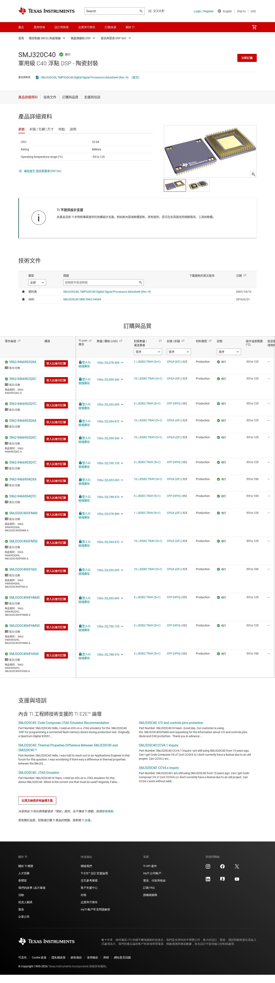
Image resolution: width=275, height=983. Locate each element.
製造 (21, 909)
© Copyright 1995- (33, 966)
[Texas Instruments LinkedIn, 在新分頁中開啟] (208, 880)
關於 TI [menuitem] (130, 27)
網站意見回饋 (122, 957)
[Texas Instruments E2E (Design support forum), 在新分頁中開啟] (222, 880)
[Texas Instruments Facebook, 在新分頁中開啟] (222, 867)
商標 (106, 957)
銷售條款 (76, 957)
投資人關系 (25, 902)
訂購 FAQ (149, 887)
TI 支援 (86, 820)
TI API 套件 (150, 866)
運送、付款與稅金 (154, 880)
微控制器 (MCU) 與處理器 (45, 38)
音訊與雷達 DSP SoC (113, 38)
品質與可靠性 (89, 902)
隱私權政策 (59, 957)
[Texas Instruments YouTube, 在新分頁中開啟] (237, 880)
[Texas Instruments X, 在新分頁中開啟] (237, 867)
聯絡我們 (86, 866)
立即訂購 (247, 58)
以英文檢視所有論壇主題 (37, 800)
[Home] (46, 11)
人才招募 (24, 873)
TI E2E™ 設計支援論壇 (94, 873)
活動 (21, 895)
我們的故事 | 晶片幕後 (31, 887)
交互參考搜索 (89, 880)
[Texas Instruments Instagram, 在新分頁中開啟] (208, 867)
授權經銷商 (150, 895)
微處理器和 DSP (81, 38)
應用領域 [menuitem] (39, 27)
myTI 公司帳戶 (152, 873)
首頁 (21, 38)
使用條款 (107, 811)
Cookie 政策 (39, 957)
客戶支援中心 (89, 887)
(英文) (135, 77)
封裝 (83, 895)
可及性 (22, 957)
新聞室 (22, 880)
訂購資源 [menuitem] (110, 27)
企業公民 (24, 916)
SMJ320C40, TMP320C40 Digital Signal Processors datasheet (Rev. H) (84, 77)
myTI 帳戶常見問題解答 (95, 909)
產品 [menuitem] (21, 27)
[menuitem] (254, 27)
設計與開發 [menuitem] (62, 27)
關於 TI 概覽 (25, 866)
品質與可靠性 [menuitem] (86, 27)
